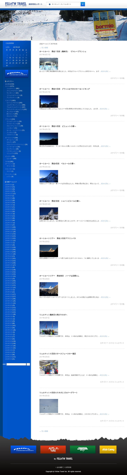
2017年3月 (8, 258)
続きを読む (106, 71)
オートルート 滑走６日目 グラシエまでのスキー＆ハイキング (64, 89)
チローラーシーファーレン (16, 144)
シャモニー (10, 128)
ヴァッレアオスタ (13, 103)
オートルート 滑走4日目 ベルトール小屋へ (57, 164)
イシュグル (10, 153)
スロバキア (9, 169)
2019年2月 (8, 236)
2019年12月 (9, 231)
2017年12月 (9, 254)
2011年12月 (9, 330)
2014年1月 (8, 299)
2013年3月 (8, 308)
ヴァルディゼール (13, 121)
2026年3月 (8, 187)
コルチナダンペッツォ (14, 105)
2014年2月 (8, 296)
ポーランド (9, 164)
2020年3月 (8, 225)
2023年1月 (8, 220)
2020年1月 (8, 229)
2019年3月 (8, 234)
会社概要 (60, 467)
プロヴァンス (11, 135)
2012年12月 (9, 314)
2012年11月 (9, 316)
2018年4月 (8, 245)
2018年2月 (8, 249)
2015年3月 (8, 281)
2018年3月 (8, 247)
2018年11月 (9, 243)
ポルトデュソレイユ (13, 126)
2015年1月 (8, 285)
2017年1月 (8, 263)
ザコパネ (10, 166)
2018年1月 (8, 252)
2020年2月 (8, 227)
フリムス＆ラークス (13, 95)
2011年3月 (8, 339)
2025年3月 (8, 198)
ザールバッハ (11, 140)
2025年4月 (8, 196)
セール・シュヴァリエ (14, 130)
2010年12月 (9, 346)
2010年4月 (8, 352)
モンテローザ (11, 111)
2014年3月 (8, 294)
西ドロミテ (10, 114)
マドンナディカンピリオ (15, 109)
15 (26, 58)
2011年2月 (8, 341)
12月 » (8, 47)
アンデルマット (12, 97)
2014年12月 (9, 287)
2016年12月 (9, 265)
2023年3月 (8, 216)
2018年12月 (9, 240)
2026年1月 (8, 191)
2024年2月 (8, 209)
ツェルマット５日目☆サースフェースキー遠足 (57, 354)
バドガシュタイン (13, 151)
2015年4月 (8, 278)
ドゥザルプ (10, 132)
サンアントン (11, 149)
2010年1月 (8, 359)
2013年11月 (9, 303)
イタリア (8, 100)
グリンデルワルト (13, 91)
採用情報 (68, 467)
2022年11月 (9, 223)
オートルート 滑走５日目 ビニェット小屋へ (57, 126)
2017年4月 (8, 256)
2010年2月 (8, 357)
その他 (121, 78)
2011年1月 (8, 343)
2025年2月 (8, 200)
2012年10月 (9, 319)
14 (23, 58)
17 (10, 60)
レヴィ (9, 176)
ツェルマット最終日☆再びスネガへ (53, 315)
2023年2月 (8, 218)
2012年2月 (8, 325)
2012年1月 (8, 328)
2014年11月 (9, 290)
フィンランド (9, 174)
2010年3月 (8, 354)
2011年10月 (9, 334)
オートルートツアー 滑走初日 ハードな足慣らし (59, 276)
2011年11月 (9, 332)
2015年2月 (8, 283)
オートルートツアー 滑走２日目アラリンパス (57, 238)
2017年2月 (8, 261)
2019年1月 (8, 238)
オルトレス (10, 116)
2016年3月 (8, 270)
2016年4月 (8, 267)
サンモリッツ (11, 93)
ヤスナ (9, 171)
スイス (111, 343)
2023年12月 (9, 214)
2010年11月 (9, 348)
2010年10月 (9, 350)
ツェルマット (119, 343)
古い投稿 (43, 48)
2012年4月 (8, 321)
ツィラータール (12, 147)
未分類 (7, 84)
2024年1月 (8, 211)
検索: (4, 364)
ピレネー (8, 156)
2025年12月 (9, 193)
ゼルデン (10, 142)
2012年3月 (8, 323)
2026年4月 (8, 185)
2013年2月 (8, 310)
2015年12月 (9, 276)
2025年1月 (8, 202)
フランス (8, 119)
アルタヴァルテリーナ (14, 107)
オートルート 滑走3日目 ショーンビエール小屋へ (59, 201)
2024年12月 (9, 205)
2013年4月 (8, 305)
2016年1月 (8, 274)
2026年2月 (8, 189)
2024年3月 (8, 207)
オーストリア (9, 138)
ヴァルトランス (12, 123)
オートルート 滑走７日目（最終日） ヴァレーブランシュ (62, 51)
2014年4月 (8, 292)
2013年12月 (9, 301)
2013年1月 (8, 312)
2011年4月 (8, 337)
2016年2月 (8, 272)
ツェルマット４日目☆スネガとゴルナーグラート (58, 393)
